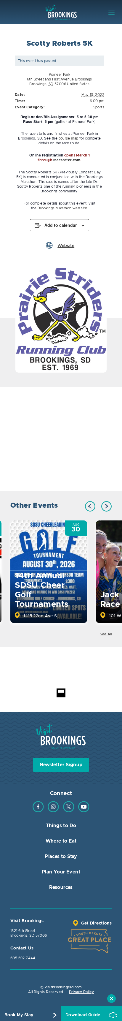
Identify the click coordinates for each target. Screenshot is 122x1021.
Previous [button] (90, 506)
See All (106, 634)
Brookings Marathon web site (62, 208)
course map (68, 138)
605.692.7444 (23, 958)
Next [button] (106, 506)
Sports (98, 107)
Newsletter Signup (61, 764)
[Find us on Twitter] (68, 811)
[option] (61, 318)
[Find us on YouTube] (83, 811)
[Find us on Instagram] (53, 811)
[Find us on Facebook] (38, 811)
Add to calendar (60, 225)
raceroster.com (67, 160)
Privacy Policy (81, 992)
